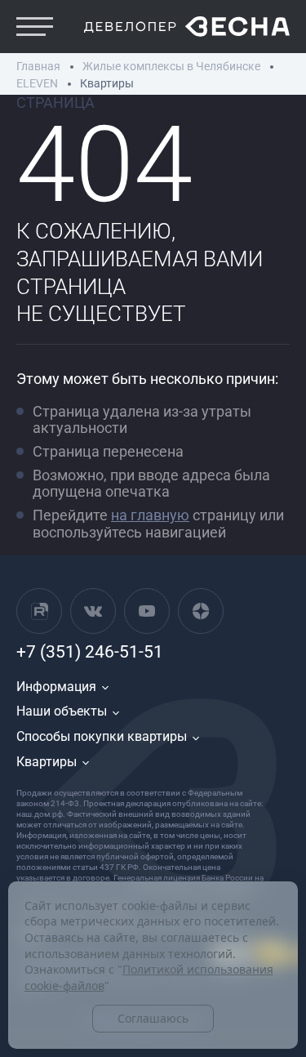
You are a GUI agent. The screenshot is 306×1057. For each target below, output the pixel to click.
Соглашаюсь (153, 1018)
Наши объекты (61, 711)
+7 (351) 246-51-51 (89, 652)
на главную (150, 515)
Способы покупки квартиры (101, 736)
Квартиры (46, 761)
